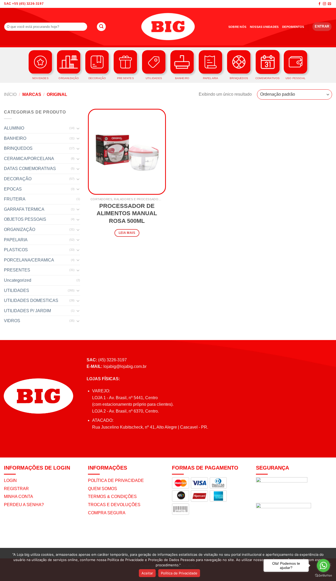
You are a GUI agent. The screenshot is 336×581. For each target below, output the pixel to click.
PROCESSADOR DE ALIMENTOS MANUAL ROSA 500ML (127, 213)
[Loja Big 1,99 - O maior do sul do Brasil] (168, 26)
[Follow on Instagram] (324, 4)
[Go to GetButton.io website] (323, 575)
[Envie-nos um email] (329, 4)
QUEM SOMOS (102, 488)
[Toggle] (78, 128)
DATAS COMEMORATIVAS (30, 168)
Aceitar (147, 573)
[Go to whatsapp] (323, 565)
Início (10, 94)
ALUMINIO (14, 128)
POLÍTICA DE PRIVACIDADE (116, 480)
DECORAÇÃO (18, 179)
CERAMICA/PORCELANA (29, 158)
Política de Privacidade (179, 573)
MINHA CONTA (18, 496)
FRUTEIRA (14, 199)
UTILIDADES (16, 290)
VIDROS (12, 320)
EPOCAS (13, 189)
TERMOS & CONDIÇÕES (112, 496)
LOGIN (10, 480)
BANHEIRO (15, 138)
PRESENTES (17, 270)
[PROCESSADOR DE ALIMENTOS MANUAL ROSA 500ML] (127, 151)
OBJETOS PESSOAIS (25, 219)
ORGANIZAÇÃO (19, 229)
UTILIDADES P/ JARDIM (27, 311)
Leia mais (127, 232)
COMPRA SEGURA (106, 513)
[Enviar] (101, 26)
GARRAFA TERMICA (24, 209)
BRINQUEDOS (18, 148)
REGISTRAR (16, 488)
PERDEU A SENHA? (24, 504)
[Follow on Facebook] (319, 4)
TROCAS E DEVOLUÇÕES (114, 504)
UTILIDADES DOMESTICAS (31, 300)
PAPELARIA (16, 240)
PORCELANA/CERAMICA (29, 260)
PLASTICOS (16, 250)
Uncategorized (17, 280)
